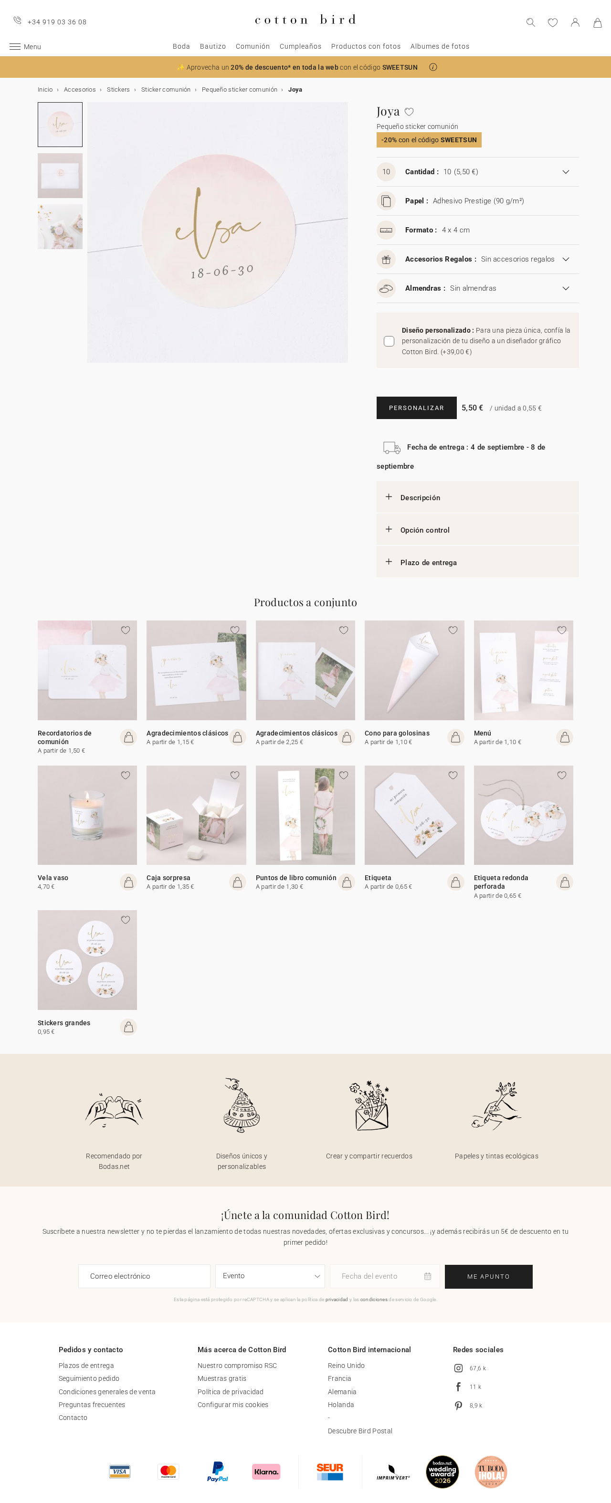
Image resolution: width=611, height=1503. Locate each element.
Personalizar (416, 407)
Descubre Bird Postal (360, 1431)
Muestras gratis (222, 1378)
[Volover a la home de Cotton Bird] (305, 31)
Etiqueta (378, 878)
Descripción (420, 498)
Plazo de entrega (428, 562)
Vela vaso (53, 878)
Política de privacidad (231, 1392)
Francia (339, 1378)
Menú (483, 733)
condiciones (374, 1299)
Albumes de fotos (440, 46)
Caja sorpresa (168, 878)
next (93, 238)
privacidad (337, 1299)
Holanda (341, 1404)
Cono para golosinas (397, 733)
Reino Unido (346, 1365)
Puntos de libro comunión (296, 878)
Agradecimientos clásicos (187, 733)
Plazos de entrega (86, 1365)
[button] (433, 67)
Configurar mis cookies (233, 1404)
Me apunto (488, 1276)
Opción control (425, 530)
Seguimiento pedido (89, 1378)
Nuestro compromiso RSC (237, 1365)
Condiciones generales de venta (107, 1392)
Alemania (342, 1392)
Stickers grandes (64, 1023)
